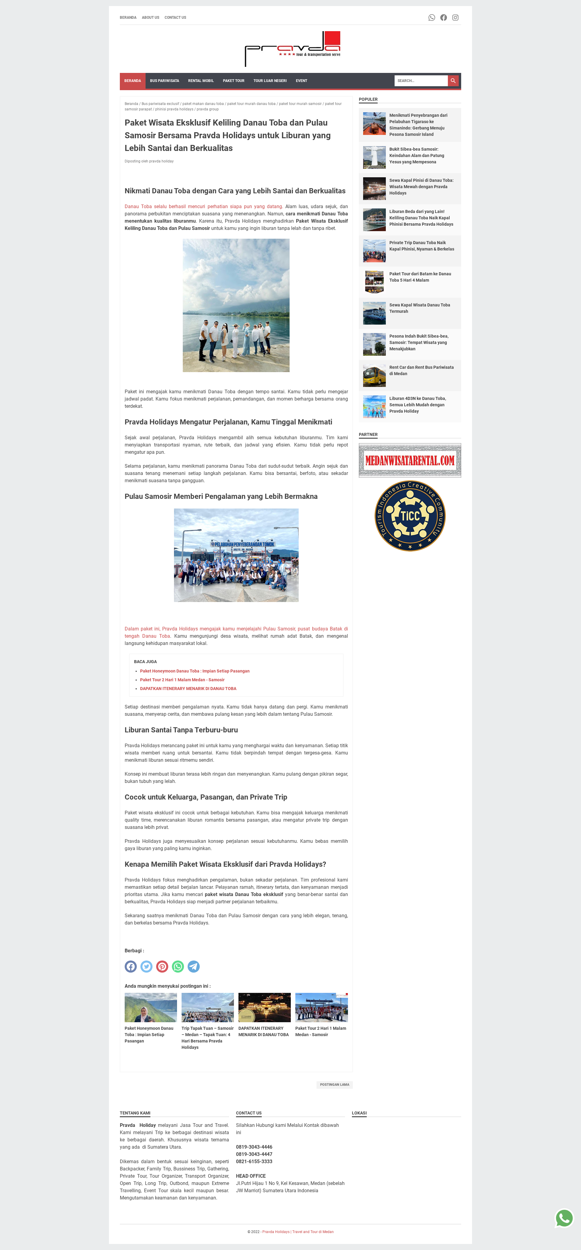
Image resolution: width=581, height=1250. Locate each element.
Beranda (128, 17)
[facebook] (131, 966)
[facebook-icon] (444, 17)
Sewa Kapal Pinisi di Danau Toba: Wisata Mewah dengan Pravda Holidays (421, 186)
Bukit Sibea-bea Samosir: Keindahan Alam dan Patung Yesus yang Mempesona (416, 155)
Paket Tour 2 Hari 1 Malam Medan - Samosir (182, 679)
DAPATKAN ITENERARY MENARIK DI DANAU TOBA (188, 688)
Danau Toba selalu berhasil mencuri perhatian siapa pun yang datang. (205, 206)
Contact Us (175, 17)
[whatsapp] (178, 966)
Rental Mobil (201, 81)
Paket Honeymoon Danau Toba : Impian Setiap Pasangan (195, 671)
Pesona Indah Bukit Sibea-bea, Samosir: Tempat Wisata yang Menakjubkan (418, 342)
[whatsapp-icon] (432, 17)
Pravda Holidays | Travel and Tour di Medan (298, 1232)
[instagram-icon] (456, 17)
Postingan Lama (334, 1085)
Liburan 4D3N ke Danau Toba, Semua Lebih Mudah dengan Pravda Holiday (417, 405)
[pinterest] (162, 966)
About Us (150, 17)
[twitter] (146, 966)
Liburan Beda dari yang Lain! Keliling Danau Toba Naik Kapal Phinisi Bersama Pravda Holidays (421, 218)
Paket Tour (234, 81)
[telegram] (194, 966)
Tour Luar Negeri (270, 81)
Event (301, 81)
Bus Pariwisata (164, 81)
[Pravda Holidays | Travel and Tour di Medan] (290, 49)
